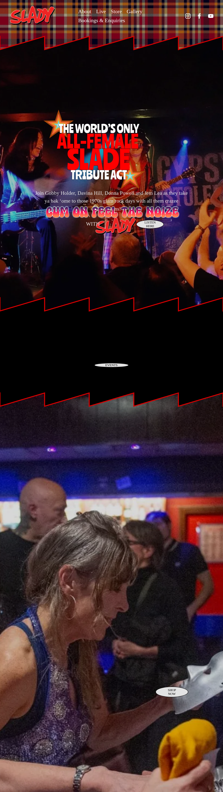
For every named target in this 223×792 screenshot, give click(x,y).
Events (111, 365)
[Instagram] (188, 16)
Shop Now (172, 692)
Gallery (134, 11)
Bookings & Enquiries (101, 20)
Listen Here (150, 224)
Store (116, 11)
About (84, 11)
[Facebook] (199, 16)
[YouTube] (210, 16)
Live (101, 11)
